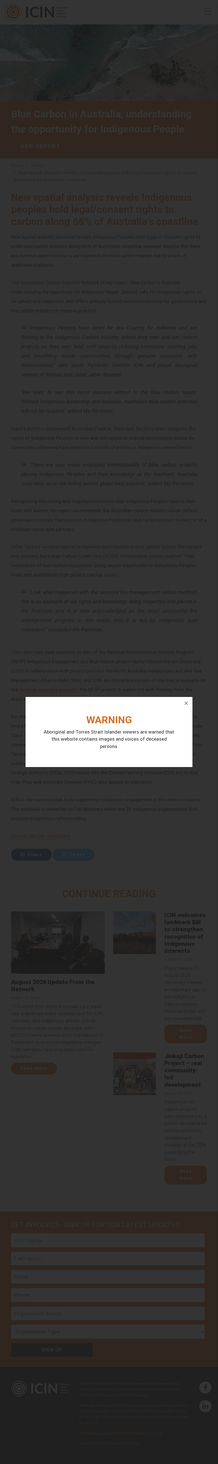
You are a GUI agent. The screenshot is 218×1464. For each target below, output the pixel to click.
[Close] (186, 703)
